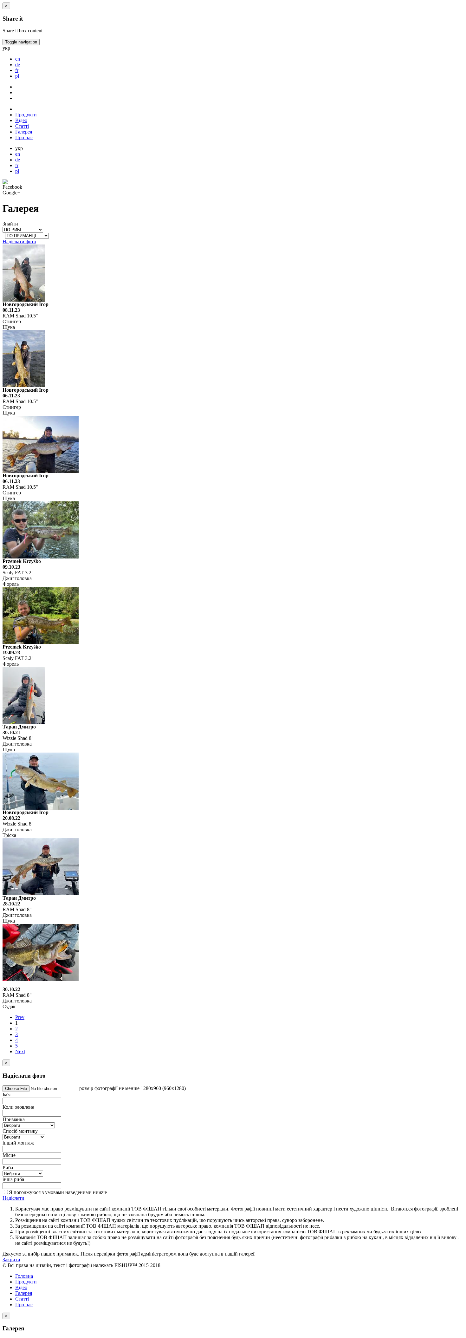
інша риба (13, 1179)
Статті (22, 126)
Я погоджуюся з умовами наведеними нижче (58, 1192)
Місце (9, 1155)
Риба (8, 1167)
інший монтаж (18, 1142)
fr (16, 165)
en (17, 154)
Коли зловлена (18, 1107)
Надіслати (13, 1198)
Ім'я (6, 1094)
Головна (24, 1276)
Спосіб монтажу (20, 1131)
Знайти (10, 223)
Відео (21, 120)
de (17, 159)
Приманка (14, 1119)
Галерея (23, 131)
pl (17, 171)
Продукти (26, 114)
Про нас (24, 137)
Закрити (11, 1259)
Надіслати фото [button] (19, 241)
